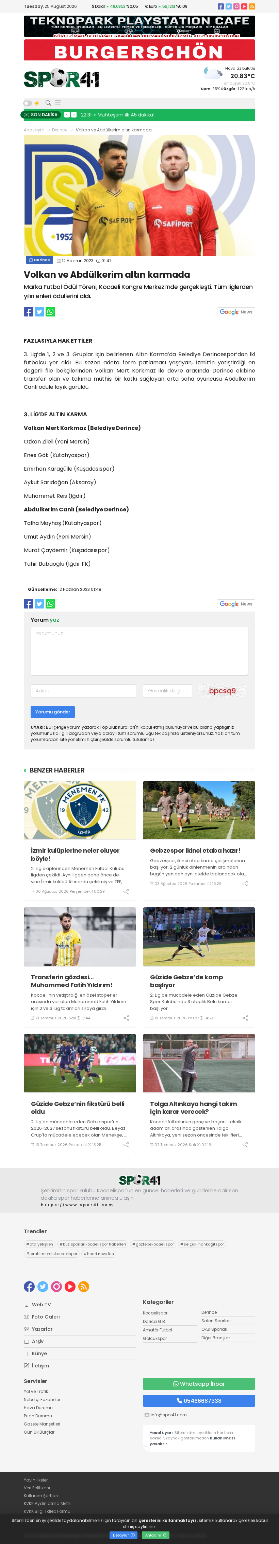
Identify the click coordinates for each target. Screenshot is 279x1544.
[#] (139, 1180)
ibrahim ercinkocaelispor (51, 1253)
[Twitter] (229, 6)
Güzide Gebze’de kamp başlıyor (186, 981)
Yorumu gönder (52, 712)
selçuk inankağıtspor (202, 1244)
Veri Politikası (37, 1488)
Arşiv (37, 1341)
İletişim (40, 1365)
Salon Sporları (216, 1321)
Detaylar (121, 1535)
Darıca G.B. (154, 1321)
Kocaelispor (155, 1313)
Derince (59, 130)
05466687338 (202, 1401)
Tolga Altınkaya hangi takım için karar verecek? (193, 1108)
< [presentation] (67, 114)
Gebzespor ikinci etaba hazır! (195, 850)
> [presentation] (74, 114)
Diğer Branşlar (215, 1338)
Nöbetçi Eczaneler (42, 1399)
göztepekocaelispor (153, 1244)
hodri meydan (99, 1253)
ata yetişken (39, 1244)
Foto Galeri (45, 1316)
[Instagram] (236, 6)
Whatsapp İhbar (202, 1384)
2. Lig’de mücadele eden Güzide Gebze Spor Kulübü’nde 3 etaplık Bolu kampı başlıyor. (193, 1002)
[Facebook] (221, 6)
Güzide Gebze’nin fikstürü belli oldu (78, 1108)
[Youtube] (244, 6)
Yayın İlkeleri (36, 1480)
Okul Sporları (214, 1329)
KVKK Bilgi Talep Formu (47, 1511)
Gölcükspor (155, 1338)
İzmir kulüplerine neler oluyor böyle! (75, 854)
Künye (39, 1353)
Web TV (41, 1304)
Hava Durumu (38, 1408)
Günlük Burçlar (39, 1432)
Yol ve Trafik (36, 1391)
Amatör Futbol (157, 1330)
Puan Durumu (38, 1416)
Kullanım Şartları (41, 1495)
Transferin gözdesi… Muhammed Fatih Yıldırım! (71, 981)
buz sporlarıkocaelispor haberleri (93, 1244)
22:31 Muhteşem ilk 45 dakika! (117, 114)
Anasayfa (34, 130)
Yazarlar (42, 1329)
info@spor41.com (169, 1415)
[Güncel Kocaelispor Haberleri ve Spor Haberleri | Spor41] (61, 77)
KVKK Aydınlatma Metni (47, 1503)
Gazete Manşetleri (42, 1424)
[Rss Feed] (252, 6)
